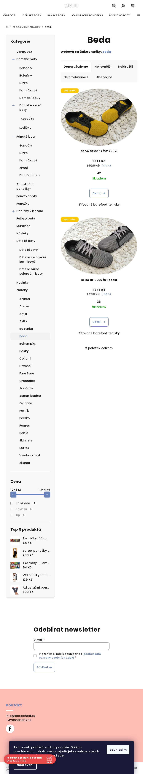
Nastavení (23, 765)
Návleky (22, 233)
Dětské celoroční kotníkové (32, 259)
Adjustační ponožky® (25, 186)
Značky (22, 290)
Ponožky (22, 203)
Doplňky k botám (29, 211)
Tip (20, 515)
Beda (106, 52)
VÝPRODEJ (24, 52)
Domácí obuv (29, 98)
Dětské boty (25, 241)
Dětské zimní (29, 250)
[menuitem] (9, 15)
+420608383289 (18, 720)
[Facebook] (10, 728)
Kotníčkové (28, 90)
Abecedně (104, 77)
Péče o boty (25, 218)
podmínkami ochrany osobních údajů (70, 655)
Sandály (25, 68)
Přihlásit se (44, 667)
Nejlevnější (103, 66)
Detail (97, 193)
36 (99, 302)
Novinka (24, 509)
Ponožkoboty (26, 196)
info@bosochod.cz (20, 716)
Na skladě (25, 503)
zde (59, 755)
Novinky (22, 282)
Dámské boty (26, 59)
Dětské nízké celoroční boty (31, 271)
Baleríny (25, 75)
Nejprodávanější (77, 77)
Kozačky (27, 119)
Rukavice (23, 226)
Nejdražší (125, 66)
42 (99, 173)
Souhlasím (116, 750)
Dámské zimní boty (30, 107)
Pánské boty (26, 136)
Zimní (23, 168)
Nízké (23, 83)
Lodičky (25, 127)
